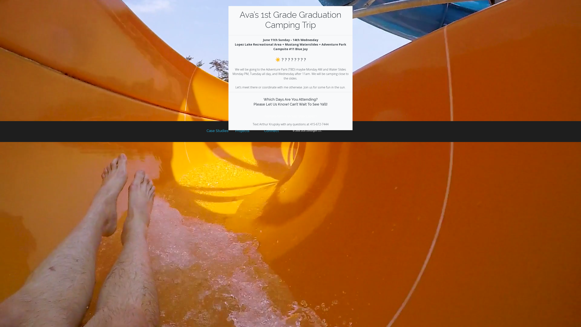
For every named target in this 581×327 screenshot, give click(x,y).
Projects (242, 131)
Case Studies (217, 131)
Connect (271, 131)
